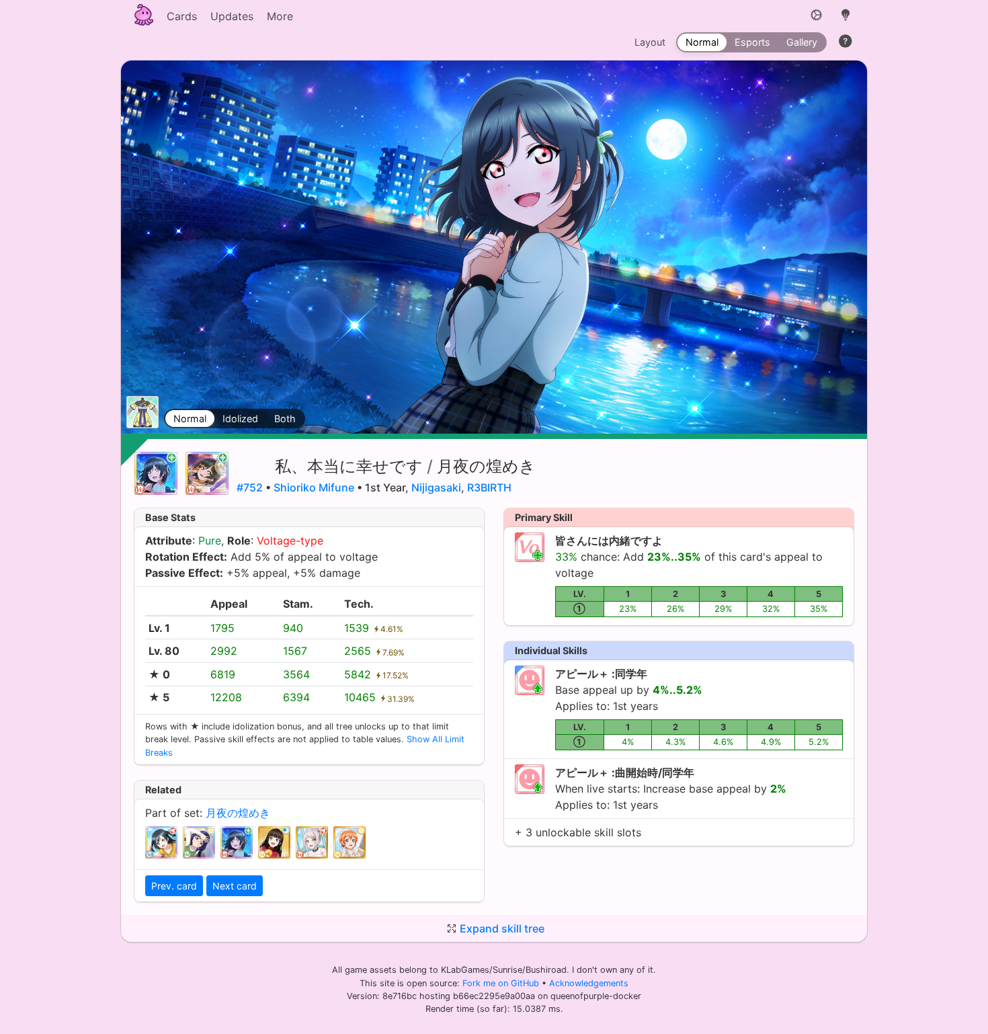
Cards (182, 16)
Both (285, 418)
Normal (189, 418)
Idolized (240, 418)
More (280, 16)
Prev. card (174, 885)
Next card (234, 885)
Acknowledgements (588, 983)
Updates (231, 16)
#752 (250, 487)
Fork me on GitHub (502, 983)
